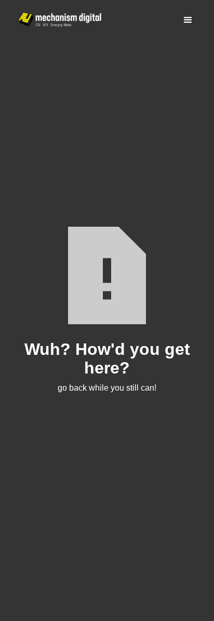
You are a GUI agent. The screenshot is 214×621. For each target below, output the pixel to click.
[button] (188, 20)
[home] (57, 20)
